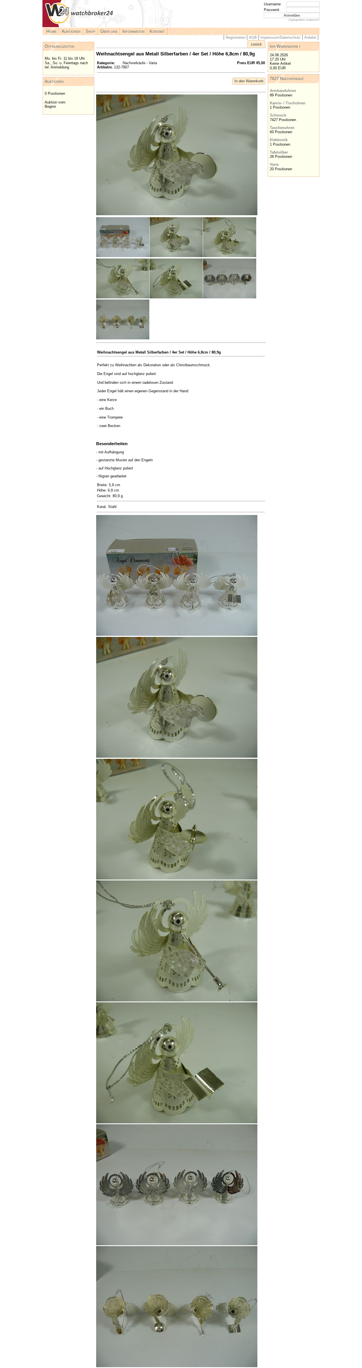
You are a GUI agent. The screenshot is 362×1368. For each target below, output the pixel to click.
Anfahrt (310, 37)
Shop (90, 31)
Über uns (108, 31)
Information (133, 31)
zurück (256, 44)
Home (51, 31)
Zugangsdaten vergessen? (304, 19)
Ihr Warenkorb (284, 46)
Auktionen (71, 31)
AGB (253, 37)
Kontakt (157, 31)
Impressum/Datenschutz (280, 37)
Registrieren (235, 37)
